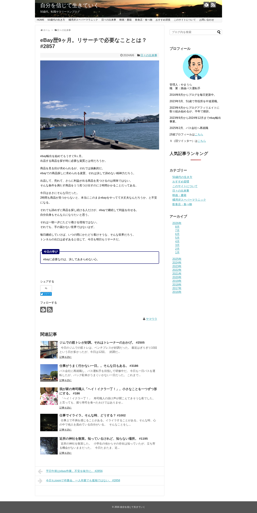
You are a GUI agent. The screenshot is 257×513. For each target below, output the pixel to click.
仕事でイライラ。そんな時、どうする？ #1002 (92, 415)
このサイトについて (185, 19)
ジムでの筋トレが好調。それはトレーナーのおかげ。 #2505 (102, 342)
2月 (177, 248)
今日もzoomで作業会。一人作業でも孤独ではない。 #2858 (83, 480)
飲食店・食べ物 (143, 19)
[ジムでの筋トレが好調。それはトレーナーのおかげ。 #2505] (49, 349)
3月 (177, 245)
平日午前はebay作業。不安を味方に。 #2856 (74, 471)
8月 (177, 226)
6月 (177, 234)
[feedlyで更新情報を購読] (206, 5)
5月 (177, 237)
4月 (177, 241)
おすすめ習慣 (163, 19)
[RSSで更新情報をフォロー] (213, 5)
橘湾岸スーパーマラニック (83, 19)
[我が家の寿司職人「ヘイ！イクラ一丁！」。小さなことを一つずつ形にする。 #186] (49, 396)
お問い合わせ (206, 19)
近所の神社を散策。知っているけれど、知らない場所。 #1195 (103, 438)
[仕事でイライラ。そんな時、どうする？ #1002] (49, 422)
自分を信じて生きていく (69, 5)
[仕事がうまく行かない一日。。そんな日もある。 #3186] (49, 373)
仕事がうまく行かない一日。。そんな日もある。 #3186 (98, 366)
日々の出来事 (108, 19)
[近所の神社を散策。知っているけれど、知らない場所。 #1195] (49, 445)
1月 (177, 252)
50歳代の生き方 (56, 19)
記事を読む (65, 357)
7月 (177, 230)
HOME (40, 19)
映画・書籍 (125, 19)
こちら (199, 134)
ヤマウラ (151, 318)
